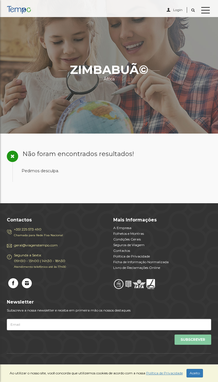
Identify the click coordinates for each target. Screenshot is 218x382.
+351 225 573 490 (38, 232)
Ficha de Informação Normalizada (141, 262)
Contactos (121, 250)
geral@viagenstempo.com (36, 245)
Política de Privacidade (131, 256)
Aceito (195, 373)
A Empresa (122, 228)
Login (178, 10)
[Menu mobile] (205, 11)
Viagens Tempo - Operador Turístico (32, 10)
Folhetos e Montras (128, 233)
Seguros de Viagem (128, 245)
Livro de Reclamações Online (136, 267)
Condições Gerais (127, 239)
